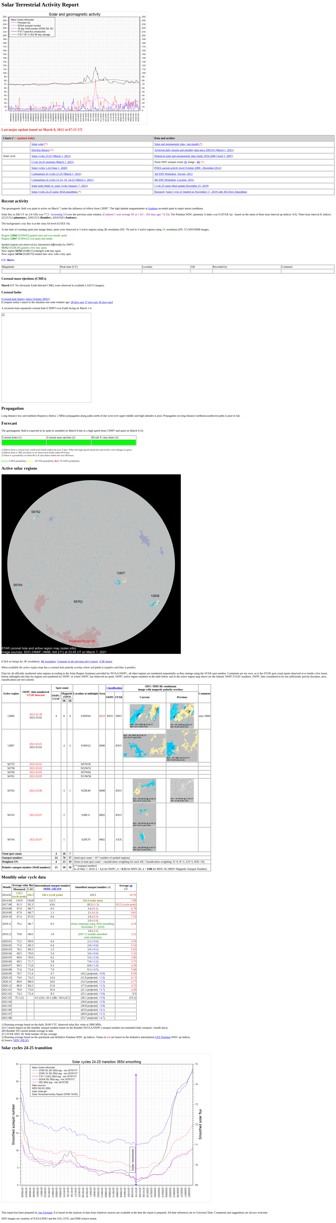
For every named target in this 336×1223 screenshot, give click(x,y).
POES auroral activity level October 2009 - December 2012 (187, 167)
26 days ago (105, 302)
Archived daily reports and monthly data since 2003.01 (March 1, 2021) (194, 150)
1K (185, 162)
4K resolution (48, 661)
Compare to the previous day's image (77, 661)
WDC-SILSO (52, 888)
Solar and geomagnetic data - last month (178, 144)
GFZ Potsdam (163, 1037)
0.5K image (105, 661)
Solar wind (37, 144)
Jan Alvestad (45, 1212)
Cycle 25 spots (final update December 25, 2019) (181, 185)
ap (131, 885)
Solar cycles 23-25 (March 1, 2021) (51, 156)
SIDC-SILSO (21, 1040)
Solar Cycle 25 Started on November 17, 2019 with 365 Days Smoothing (206, 191)
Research (159, 191)
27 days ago (91, 302)
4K (198, 162)
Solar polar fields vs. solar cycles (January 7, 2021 (59, 185)
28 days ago (77, 302)
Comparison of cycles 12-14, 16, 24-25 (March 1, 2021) (62, 179)
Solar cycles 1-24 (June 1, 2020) (49, 167)
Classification (114, 687)
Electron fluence (40, 150)
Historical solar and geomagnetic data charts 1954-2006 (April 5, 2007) (193, 156)
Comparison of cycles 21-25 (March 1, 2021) (56, 173)
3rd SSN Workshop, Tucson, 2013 (173, 173)
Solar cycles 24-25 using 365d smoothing (54, 191)
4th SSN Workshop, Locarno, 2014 (174, 179)
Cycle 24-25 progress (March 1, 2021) (52, 162)
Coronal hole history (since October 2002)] (26, 299)
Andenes (153, 208)
